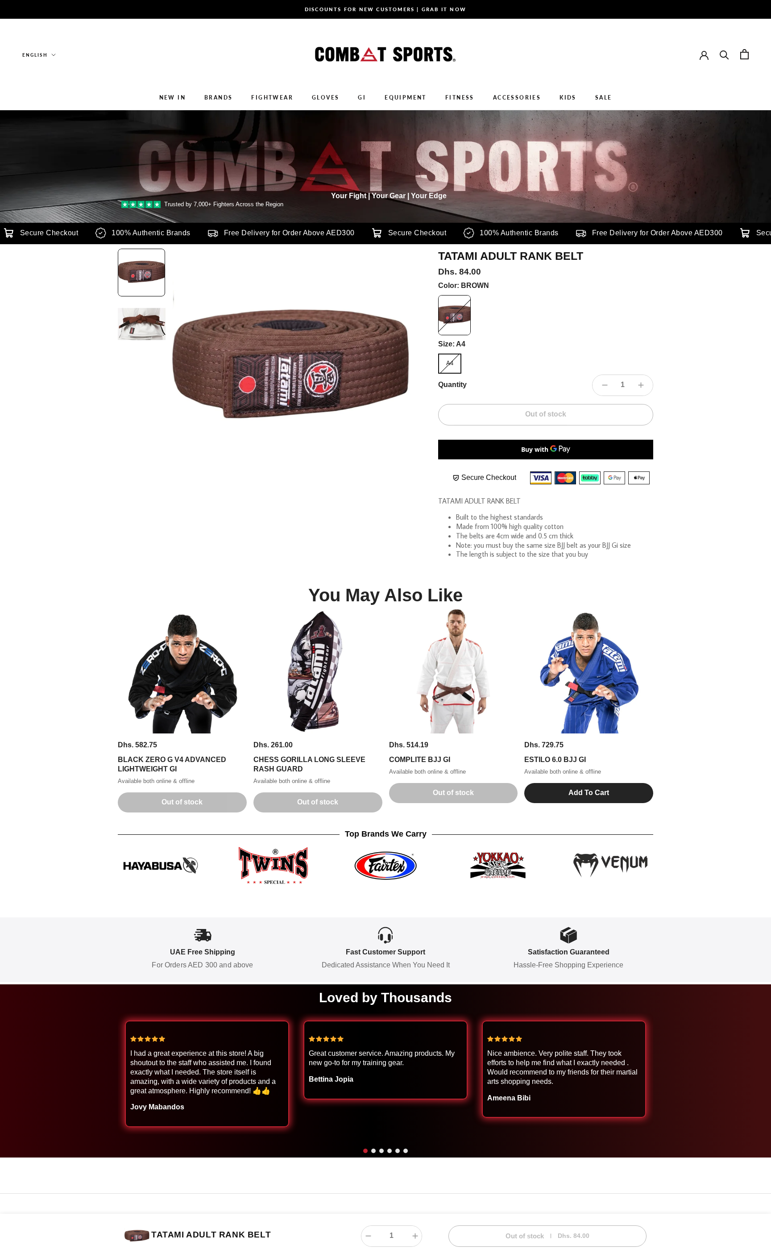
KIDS (568, 97)
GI (362, 97)
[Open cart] (744, 54)
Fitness (459, 97)
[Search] (724, 54)
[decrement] (605, 385)
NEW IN (172, 97)
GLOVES (325, 97)
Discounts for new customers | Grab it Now (385, 9)
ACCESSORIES (517, 97)
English (35, 55)
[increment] (641, 385)
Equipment (406, 97)
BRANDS (218, 97)
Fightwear (272, 97)
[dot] (365, 1151)
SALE (603, 97)
